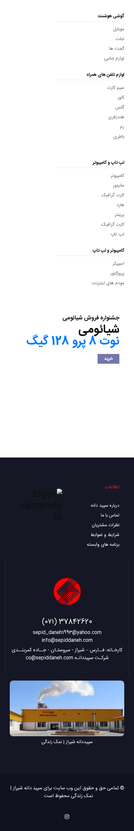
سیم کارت (115, 88)
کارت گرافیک (112, 195)
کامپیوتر (117, 176)
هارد (120, 205)
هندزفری (116, 117)
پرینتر (119, 215)
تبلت (119, 39)
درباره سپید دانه (105, 505)
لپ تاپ (117, 234)
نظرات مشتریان (105, 525)
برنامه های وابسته (103, 545)
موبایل (118, 29)
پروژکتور (117, 273)
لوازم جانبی (114, 58)
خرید (108, 359)
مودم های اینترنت (108, 283)
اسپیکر (118, 264)
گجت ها (116, 49)
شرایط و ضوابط (104, 535)
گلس (119, 107)
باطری (119, 137)
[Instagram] (67, 816)
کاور (120, 97)
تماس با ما (110, 515)
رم (122, 127)
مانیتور (118, 185)
